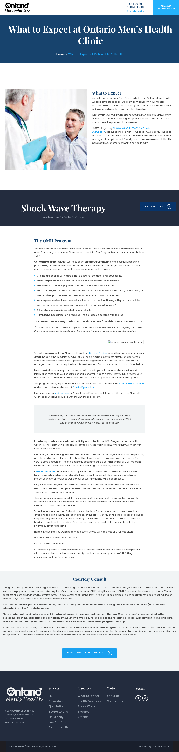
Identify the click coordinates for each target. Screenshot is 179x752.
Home (60, 54)
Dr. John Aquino (98, 353)
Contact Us (115, 701)
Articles (83, 717)
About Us (113, 696)
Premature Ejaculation (131, 383)
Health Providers (89, 701)
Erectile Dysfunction (84, 387)
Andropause (61, 393)
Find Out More (154, 206)
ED (50, 696)
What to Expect (88, 696)
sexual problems (45, 471)
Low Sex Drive (58, 722)
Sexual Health (58, 727)
